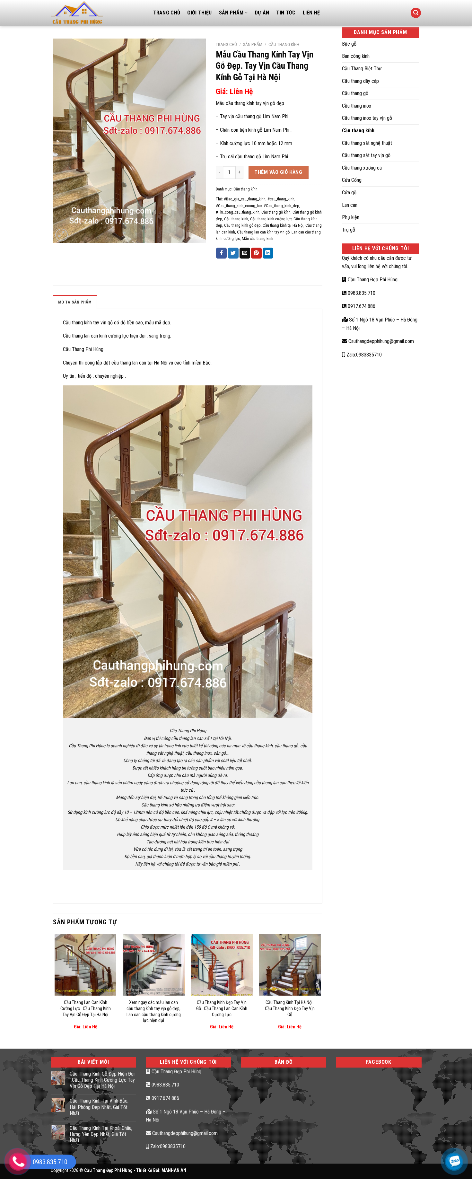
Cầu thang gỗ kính (276, 212)
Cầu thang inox (356, 106)
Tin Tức (285, 13)
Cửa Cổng (352, 180)
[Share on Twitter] (233, 253)
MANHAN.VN (174, 1170)
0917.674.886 (360, 306)
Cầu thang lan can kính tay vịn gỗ (263, 232)
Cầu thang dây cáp (360, 81)
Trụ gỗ (348, 230)
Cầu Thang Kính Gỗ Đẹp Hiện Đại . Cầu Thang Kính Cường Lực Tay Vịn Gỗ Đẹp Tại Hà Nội (102, 1080)
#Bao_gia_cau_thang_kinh (245, 199)
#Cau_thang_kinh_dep (281, 205)
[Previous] (55, 985)
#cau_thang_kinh (280, 199)
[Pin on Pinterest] (256, 253)
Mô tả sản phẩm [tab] (75, 302)
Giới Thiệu (199, 13)
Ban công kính (356, 56)
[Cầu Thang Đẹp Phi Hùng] (97, 13)
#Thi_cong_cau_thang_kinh (237, 212)
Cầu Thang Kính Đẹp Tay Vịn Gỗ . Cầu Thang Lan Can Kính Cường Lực (221, 1008)
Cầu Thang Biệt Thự (362, 69)
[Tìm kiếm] (416, 13)
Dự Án (262, 13)
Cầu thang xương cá (362, 168)
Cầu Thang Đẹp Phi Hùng (372, 280)
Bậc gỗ (349, 44)
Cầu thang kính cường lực (271, 218)
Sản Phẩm (231, 13)
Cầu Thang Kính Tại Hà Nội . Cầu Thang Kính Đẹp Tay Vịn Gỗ (290, 1008)
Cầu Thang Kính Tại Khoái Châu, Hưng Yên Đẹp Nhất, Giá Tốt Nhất (101, 1134)
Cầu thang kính (358, 131)
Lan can (349, 205)
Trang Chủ (166, 13)
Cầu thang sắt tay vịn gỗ (366, 155)
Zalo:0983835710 (363, 355)
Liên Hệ (311, 13)
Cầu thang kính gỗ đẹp (242, 225)
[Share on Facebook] (221, 253)
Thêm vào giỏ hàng (278, 172)
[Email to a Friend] (245, 253)
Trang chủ (226, 44)
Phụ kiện (350, 217)
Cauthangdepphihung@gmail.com (380, 341)
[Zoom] (61, 235)
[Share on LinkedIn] (268, 253)
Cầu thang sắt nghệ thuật (367, 143)
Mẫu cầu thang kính (257, 238)
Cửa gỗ (349, 192)
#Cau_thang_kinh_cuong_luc (239, 205)
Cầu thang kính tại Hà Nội (283, 225)
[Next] (320, 985)
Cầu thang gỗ (355, 93)
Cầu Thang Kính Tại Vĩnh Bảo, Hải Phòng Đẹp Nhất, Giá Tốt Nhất (99, 1107)
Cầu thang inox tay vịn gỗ (367, 118)
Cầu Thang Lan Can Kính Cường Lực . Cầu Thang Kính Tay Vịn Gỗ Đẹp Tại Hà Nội (85, 1008)
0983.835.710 (360, 293)
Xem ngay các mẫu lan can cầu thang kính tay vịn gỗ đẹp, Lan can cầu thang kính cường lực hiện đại (154, 1011)
